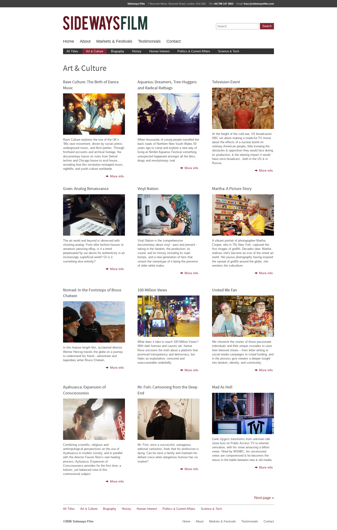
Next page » (264, 498)
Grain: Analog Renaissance (86, 189)
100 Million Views (152, 290)
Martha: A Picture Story (231, 189)
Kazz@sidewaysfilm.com (259, 3)
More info (117, 176)
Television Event (226, 82)
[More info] (94, 133)
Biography (117, 51)
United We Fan (224, 290)
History (136, 51)
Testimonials (149, 41)
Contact (173, 41)
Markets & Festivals (114, 41)
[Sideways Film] (105, 23)
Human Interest (159, 51)
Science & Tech (228, 51)
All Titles (72, 51)
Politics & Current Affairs (193, 51)
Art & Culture (94, 51)
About (85, 41)
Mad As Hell (222, 387)
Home (68, 41)
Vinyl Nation (148, 189)
